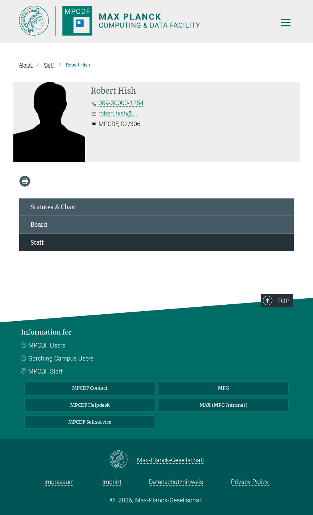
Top (283, 301)
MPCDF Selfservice (89, 422)
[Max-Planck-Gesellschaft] (123, 460)
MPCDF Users (46, 345)
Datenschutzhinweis (176, 482)
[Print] (25, 181)
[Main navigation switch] (286, 22)
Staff (37, 242)
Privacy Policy (250, 482)
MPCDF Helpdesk (90, 405)
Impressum (59, 482)
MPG (223, 388)
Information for (46, 332)
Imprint (111, 482)
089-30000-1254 (121, 103)
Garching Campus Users (61, 358)
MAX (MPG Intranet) (223, 405)
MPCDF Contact (90, 388)
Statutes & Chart (53, 207)
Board (39, 224)
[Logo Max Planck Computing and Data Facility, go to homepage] (143, 21)
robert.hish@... (117, 113)
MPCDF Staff (45, 371)
